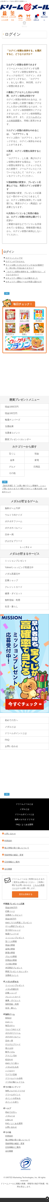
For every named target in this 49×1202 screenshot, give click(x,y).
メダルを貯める (12, 18)
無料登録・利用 (12, 600)
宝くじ (12, 453)
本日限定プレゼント (13, 968)
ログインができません (15, 261)
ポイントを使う (12, 1102)
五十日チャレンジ (13, 930)
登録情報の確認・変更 (13, 855)
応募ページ (10, 911)
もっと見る (24, 547)
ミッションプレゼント (16, 561)
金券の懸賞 (10, 949)
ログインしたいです (14, 258)
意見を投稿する (25, 894)
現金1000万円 (12, 407)
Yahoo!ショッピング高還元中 (19, 567)
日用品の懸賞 (11, 960)
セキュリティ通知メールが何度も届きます (24, 282)
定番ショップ (11, 580)
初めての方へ (44, 18)
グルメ (12, 467)
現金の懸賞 (10, 945)
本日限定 (39, 321)
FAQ (7, 740)
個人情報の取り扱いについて (16, 848)
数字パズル (10, 1052)
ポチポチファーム (13, 521)
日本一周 (9, 534)
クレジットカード (13, 587)
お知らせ (36, 17)
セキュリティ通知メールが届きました (22, 278)
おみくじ (9, 1022)
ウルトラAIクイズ (13, 515)
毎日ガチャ (10, 334)
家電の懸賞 (10, 953)
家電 (37, 460)
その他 (12, 473)
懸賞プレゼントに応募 (4, 18)
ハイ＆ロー (10, 1071)
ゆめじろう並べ (12, 1063)
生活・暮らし (11, 606)
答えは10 (9, 1048)
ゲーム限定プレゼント (14, 926)
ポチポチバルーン (13, 528)
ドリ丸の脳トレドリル (14, 1082)
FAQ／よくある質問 (24, 824)
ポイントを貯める (13, 1098)
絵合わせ (9, 1059)
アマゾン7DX (11, 1056)
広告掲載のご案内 (12, 862)
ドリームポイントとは (16, 733)
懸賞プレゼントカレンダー (18, 439)
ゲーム (21, 19)
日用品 (36, 467)
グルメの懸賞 (11, 956)
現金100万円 (10, 321)
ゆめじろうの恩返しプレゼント (18, 922)
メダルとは (10, 727)
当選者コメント (12, 433)
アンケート (39, 334)
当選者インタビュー (13, 915)
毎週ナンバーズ (12, 420)
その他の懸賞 (11, 964)
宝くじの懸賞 (11, 941)
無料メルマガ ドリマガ (24, 819)
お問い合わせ (11, 746)
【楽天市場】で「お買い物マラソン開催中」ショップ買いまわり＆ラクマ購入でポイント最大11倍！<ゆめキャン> (24, 488)
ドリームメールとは (24, 804)
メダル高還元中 (12, 574)
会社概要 (8, 869)
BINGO (8, 1018)
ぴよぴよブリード (13, 541)
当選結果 (9, 426)
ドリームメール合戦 (13, 1078)
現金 (37, 453)
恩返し (24, 334)
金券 (12, 460)
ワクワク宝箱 (11, 1074)
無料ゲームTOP (12, 508)
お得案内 (28, 19)
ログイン (24, 26)
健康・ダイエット (13, 593)
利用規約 (8, 841)
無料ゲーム (10, 1014)
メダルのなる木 (12, 1067)
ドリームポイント (13, 1094)
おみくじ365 (24, 321)
